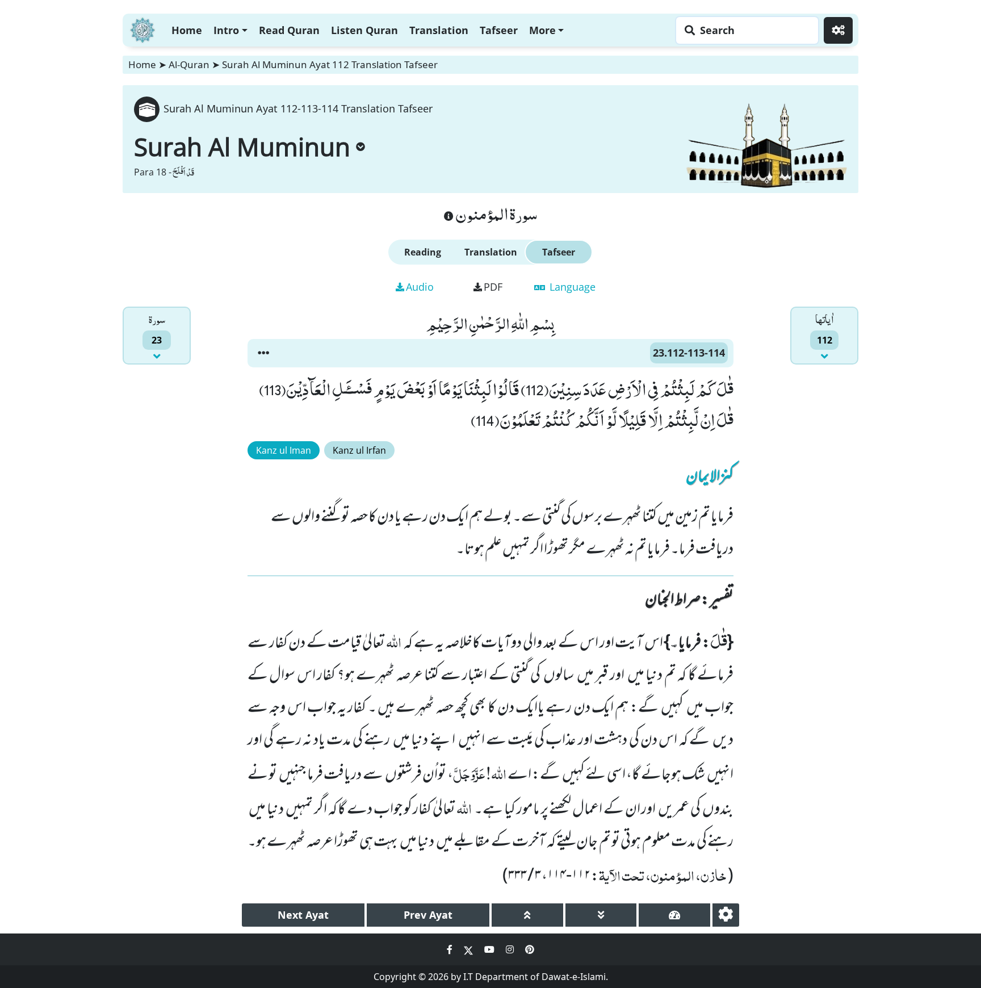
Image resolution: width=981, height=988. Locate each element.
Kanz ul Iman (283, 450)
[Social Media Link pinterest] (529, 949)
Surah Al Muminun (242, 146)
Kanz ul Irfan (359, 450)
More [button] (542, 30)
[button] (263, 353)
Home (186, 30)
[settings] (725, 915)
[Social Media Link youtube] (490, 949)
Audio (420, 287)
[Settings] (838, 30)
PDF (493, 287)
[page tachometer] (674, 915)
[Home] (142, 28)
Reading (422, 252)
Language (571, 287)
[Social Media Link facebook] (451, 949)
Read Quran (289, 30)
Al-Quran (189, 64)
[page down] (601, 915)
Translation (438, 30)
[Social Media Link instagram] (511, 949)
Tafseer (499, 30)
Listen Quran (364, 30)
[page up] (527, 915)
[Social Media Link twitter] (469, 949)
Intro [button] (226, 30)
